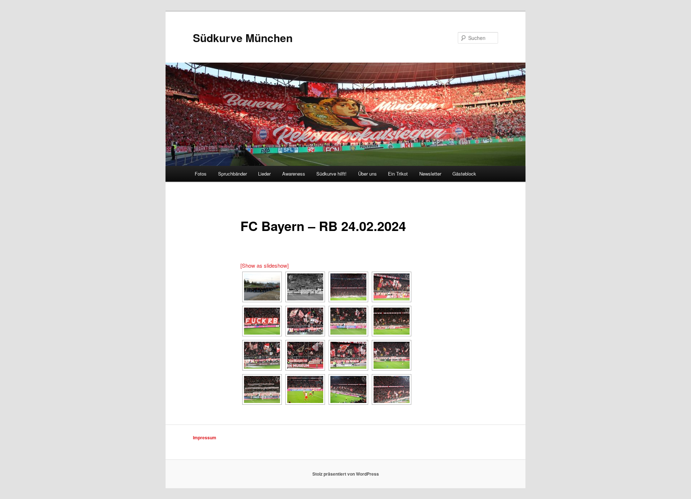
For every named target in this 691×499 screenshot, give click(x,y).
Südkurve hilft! (331, 173)
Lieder (264, 173)
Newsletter (430, 173)
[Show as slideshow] (264, 265)
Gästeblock (464, 173)
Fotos (201, 173)
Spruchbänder (232, 173)
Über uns (367, 173)
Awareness (293, 173)
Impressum (204, 437)
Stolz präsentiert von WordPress (345, 474)
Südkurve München (243, 37)
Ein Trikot (398, 173)
